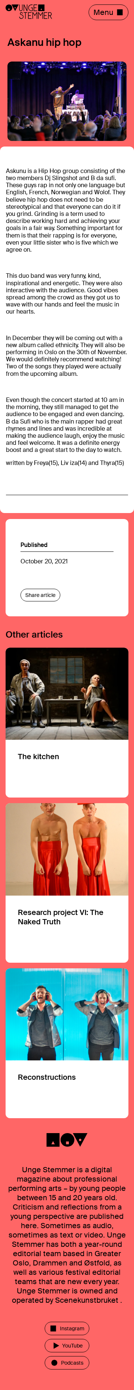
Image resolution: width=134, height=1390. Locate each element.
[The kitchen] (67, 723)
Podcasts (72, 1362)
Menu (103, 12)
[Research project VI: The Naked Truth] (67, 883)
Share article (40, 595)
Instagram (72, 1328)
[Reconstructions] (67, 1043)
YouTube (72, 1345)
